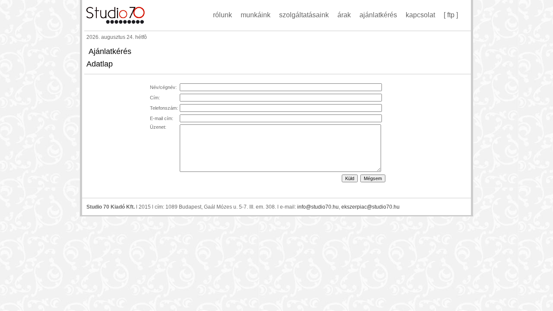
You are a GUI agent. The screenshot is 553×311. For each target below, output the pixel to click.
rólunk (222, 15)
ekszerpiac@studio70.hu (370, 207)
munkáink (255, 15)
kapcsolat (420, 15)
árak (344, 15)
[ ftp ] (451, 15)
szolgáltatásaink (304, 15)
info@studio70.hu (318, 207)
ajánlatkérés (378, 15)
